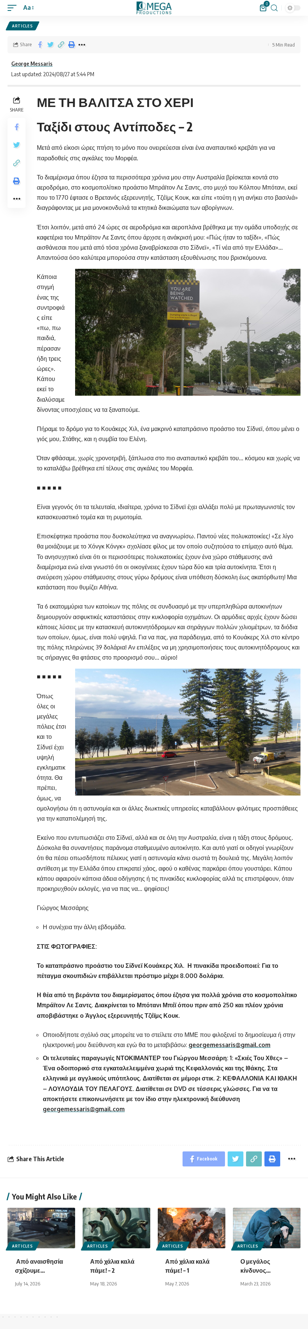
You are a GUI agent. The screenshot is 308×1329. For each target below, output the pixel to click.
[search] (274, 8)
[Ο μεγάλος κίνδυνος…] (266, 1228)
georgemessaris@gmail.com (229, 1045)
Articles (22, 26)
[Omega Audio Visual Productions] (154, 8)
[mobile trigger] (14, 8)
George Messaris (32, 63)
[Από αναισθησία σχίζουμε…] (41, 1228)
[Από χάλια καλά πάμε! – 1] (191, 1228)
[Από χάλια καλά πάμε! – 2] (116, 1228)
